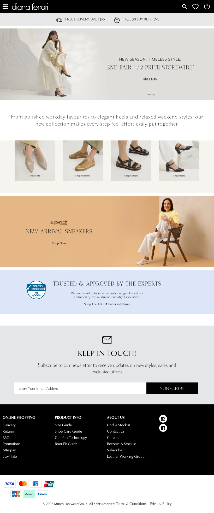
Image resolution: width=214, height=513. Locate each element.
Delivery (9, 425)
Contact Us (115, 431)
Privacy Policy (161, 503)
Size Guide (63, 425)
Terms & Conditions (131, 503)
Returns (9, 431)
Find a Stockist (118, 425)
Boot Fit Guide (66, 443)
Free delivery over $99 (85, 19)
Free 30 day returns (141, 19)
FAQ (6, 437)
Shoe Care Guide (68, 431)
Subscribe (172, 388)
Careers (113, 437)
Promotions (11, 443)
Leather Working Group (126, 456)
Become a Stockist (121, 443)
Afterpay (9, 450)
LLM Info (10, 456)
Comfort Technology (71, 437)
